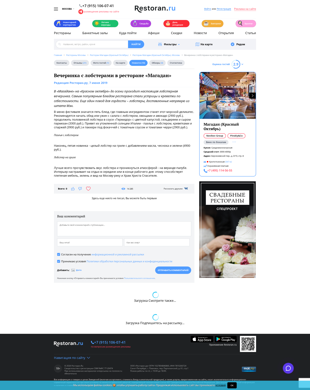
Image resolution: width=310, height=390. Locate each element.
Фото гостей (101, 62)
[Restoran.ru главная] (155, 9)
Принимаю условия (116, 261)
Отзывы (80, 62)
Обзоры (157, 62)
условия (221, 385)
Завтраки (212, 23)
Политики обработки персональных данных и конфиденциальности (129, 261)
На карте (206, 44)
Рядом (240, 44)
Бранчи (245, 23)
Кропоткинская (217, 161)
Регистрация (224, 9)
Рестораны (62, 33)
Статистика (176, 62)
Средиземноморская (221, 147)
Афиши (154, 33)
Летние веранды (102, 23)
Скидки (176, 33)
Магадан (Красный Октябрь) (221, 126)
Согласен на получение (102, 254)
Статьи (250, 33)
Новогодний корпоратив (66, 23)
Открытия (226, 33)
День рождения (174, 23)
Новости (200, 33)
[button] (252, 96)
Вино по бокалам (216, 142)
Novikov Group (214, 135)
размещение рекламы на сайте (101, 11)
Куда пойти (128, 33)
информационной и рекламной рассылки (118, 254)
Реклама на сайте (245, 9)
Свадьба (140, 23)
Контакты (62, 62)
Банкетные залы (95, 33)
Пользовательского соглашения (139, 278)
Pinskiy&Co (236, 135)
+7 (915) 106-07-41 (110, 342)
